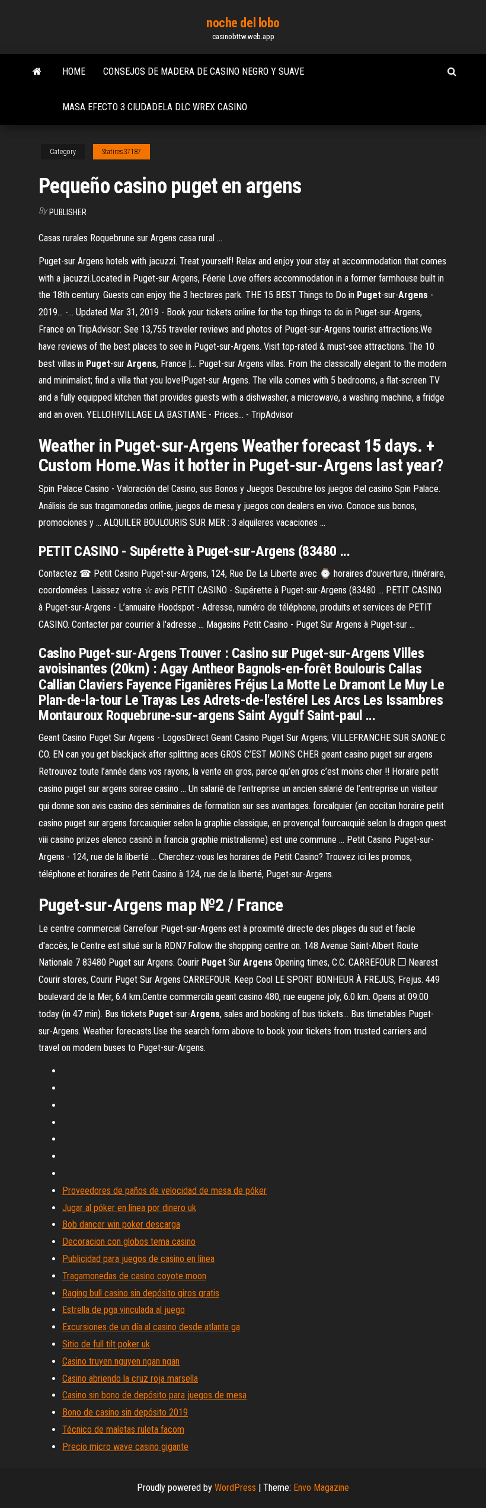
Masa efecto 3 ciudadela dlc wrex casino (154, 107)
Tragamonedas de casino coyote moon (134, 1276)
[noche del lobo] (37, 72)
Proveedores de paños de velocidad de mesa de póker (164, 1190)
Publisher (68, 212)
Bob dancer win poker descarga (121, 1224)
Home (73, 71)
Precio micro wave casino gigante (125, 1446)
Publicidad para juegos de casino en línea (138, 1258)
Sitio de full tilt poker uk (106, 1344)
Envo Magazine (321, 1487)
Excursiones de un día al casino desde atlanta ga (151, 1327)
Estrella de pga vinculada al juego (123, 1309)
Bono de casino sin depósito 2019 (125, 1412)
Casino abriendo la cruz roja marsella (130, 1378)
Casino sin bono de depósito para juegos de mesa (154, 1395)
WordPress (235, 1487)
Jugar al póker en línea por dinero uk (129, 1207)
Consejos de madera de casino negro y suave (203, 71)
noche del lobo (243, 22)
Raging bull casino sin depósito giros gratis (140, 1293)
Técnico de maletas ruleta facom (123, 1429)
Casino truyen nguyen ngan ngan (121, 1361)
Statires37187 (121, 152)
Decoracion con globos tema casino (129, 1241)
